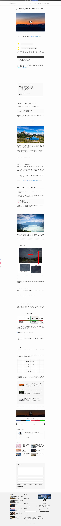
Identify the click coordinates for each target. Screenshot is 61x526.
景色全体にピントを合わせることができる (27, 87)
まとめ (21, 94)
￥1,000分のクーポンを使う (35, 0)
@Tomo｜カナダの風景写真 (35, 36)
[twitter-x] (26, 437)
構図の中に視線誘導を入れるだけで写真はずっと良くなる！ (33, 391)
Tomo (20, 436)
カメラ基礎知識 (27, 496)
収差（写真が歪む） (25, 90)
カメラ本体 (26, 503)
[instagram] (27, 437)
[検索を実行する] (36, 511)
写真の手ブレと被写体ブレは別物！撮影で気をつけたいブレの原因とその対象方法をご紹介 (33, 399)
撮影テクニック (27, 498)
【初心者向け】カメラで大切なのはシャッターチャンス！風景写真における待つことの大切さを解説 (32, 384)
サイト (18, 481)
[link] (25, 437)
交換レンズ (26, 501)
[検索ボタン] (51, 3)
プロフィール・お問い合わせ (44, 511)
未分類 (26, 508)
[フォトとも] (12, 3)
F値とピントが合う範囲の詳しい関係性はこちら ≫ (30, 180)
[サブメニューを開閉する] (36, 496)
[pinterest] (28, 437)
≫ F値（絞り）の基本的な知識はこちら (23, 67)
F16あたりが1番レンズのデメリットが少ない (27, 88)
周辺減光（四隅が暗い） (25, 89)
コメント (19, 466)
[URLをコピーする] (0, 267)
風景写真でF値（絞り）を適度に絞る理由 (26, 86)
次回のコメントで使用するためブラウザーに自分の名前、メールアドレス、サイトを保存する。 (30, 484)
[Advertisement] (30, 76)
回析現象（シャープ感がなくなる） (27, 91)
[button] (18, 420)
